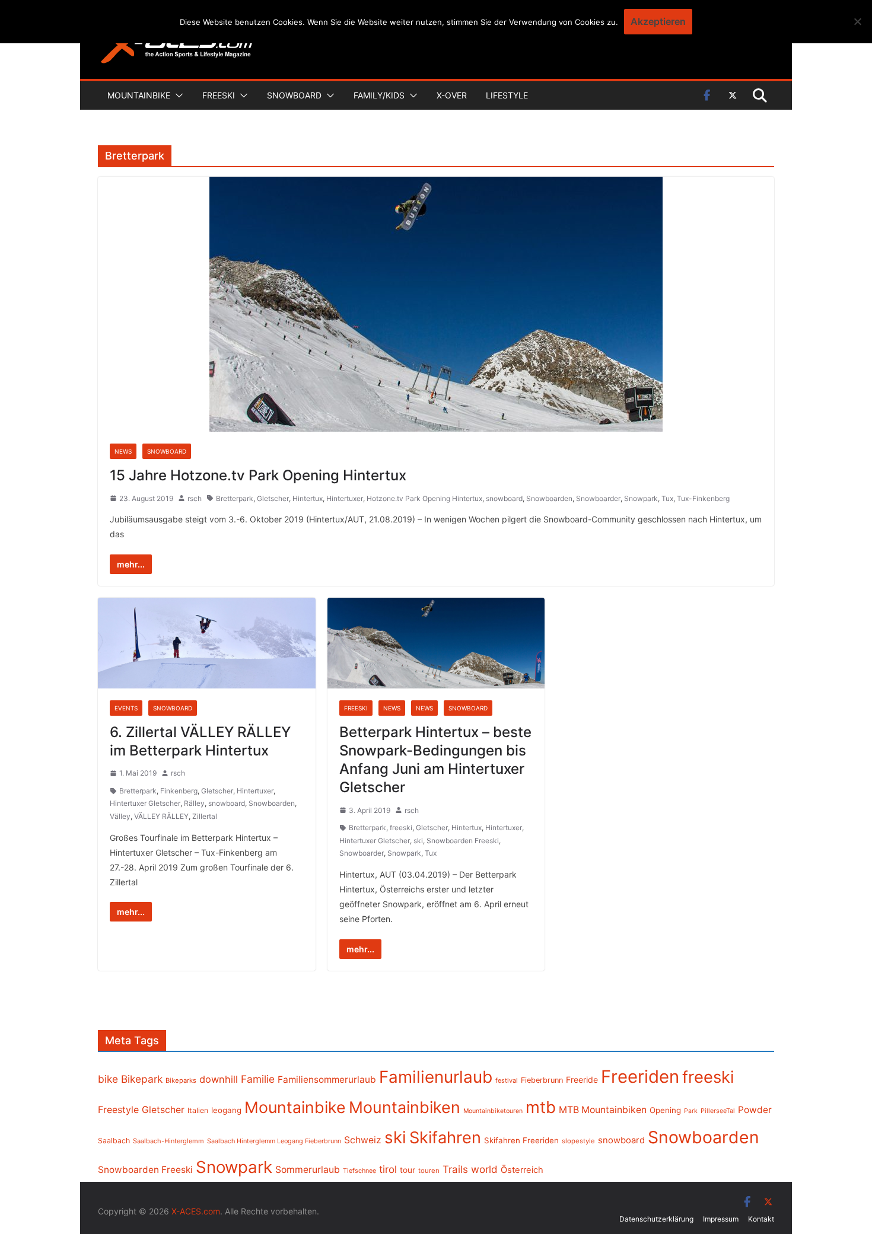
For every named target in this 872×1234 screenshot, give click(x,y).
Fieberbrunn (542, 1080)
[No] (857, 21)
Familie (258, 1079)
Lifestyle (507, 95)
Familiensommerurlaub (327, 1079)
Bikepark (142, 1079)
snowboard (504, 498)
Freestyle (118, 1109)
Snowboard (294, 95)
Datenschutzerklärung (656, 1218)
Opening (665, 1110)
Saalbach (114, 1140)
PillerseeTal (718, 1111)
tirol (388, 1169)
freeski (401, 827)
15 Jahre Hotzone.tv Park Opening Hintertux (258, 475)
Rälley (194, 803)
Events (126, 708)
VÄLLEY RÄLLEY (161, 816)
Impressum (721, 1218)
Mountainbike (138, 95)
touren (429, 1170)
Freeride (582, 1079)
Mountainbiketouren (493, 1111)
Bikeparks (181, 1080)
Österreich (522, 1170)
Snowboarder (598, 498)
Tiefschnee (359, 1170)
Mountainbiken (404, 1107)
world (484, 1169)
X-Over (452, 95)
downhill (218, 1079)
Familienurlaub (435, 1077)
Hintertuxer (344, 498)
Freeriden (640, 1076)
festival (506, 1080)
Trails (455, 1169)
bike (108, 1079)
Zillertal (204, 816)
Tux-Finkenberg (703, 498)
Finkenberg (179, 790)
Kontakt (761, 1218)
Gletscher (273, 498)
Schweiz (362, 1140)
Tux (667, 498)
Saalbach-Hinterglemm (168, 1141)
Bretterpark (234, 498)
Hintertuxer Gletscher (145, 803)
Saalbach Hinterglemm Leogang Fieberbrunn (274, 1141)
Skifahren (445, 1137)
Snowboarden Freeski (463, 840)
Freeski (218, 95)
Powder (755, 1109)
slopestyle (578, 1141)
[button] (176, 95)
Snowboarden (549, 498)
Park (691, 1111)
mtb (541, 1107)
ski (418, 840)
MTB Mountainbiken (603, 1109)
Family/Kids (379, 95)
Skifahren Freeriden (521, 1140)
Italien (197, 1110)
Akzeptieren (658, 21)
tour (407, 1170)
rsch (194, 498)
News (123, 451)
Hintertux (307, 498)
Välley (120, 816)
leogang (226, 1110)
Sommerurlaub (307, 1169)
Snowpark (641, 498)
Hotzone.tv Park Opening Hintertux (424, 498)
